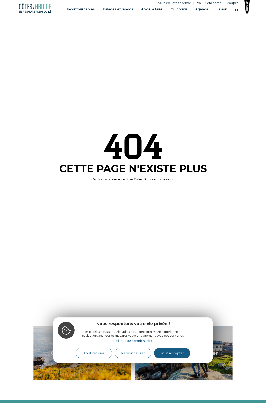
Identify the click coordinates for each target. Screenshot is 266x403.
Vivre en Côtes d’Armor (174, 3)
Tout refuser (93, 353)
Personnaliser (133, 353)
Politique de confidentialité (133, 340)
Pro (198, 3)
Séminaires (213, 3)
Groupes (231, 3)
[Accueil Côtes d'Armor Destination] (35, 12)
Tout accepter (172, 353)
